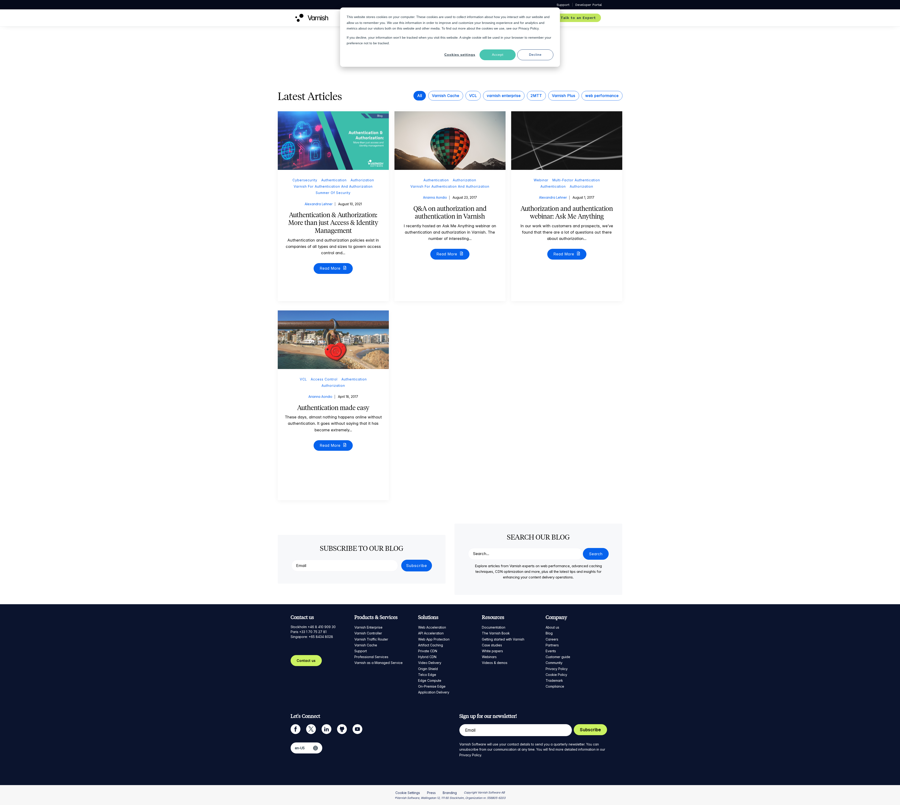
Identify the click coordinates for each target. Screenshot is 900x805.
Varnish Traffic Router (371, 639)
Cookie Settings (407, 793)
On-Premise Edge (432, 686)
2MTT (536, 95)
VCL (473, 95)
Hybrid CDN (427, 657)
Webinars (489, 657)
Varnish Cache (445, 95)
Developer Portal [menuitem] (588, 5)
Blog (549, 633)
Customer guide (558, 657)
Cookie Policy (556, 675)
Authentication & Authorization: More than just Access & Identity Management (333, 223)
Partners (552, 645)
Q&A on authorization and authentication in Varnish (450, 212)
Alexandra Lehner (319, 204)
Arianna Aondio (435, 197)
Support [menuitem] (563, 5)
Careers (552, 639)
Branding (450, 793)
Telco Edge (427, 675)
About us (552, 627)
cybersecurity (304, 180)
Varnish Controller (368, 633)
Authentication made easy (333, 408)
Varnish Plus (563, 95)
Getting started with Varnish (503, 639)
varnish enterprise (504, 95)
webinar (541, 180)
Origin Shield (428, 669)
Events (551, 651)
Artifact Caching (430, 645)
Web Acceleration (432, 627)
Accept (497, 54)
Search (596, 554)
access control (324, 379)
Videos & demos (494, 663)
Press (431, 793)
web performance (602, 95)
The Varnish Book (496, 633)
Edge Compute (429, 680)
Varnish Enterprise (368, 627)
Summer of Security (333, 193)
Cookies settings (459, 54)
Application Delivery (433, 692)
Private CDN (427, 651)
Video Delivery (429, 663)
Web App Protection (434, 639)
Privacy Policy (557, 669)
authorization (362, 180)
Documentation (493, 627)
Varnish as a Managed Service (378, 663)
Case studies (492, 645)
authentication (334, 180)
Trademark (554, 680)
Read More (331, 268)
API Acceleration (431, 633)
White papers (492, 651)
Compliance (555, 686)
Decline (535, 54)
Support (360, 651)
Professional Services (371, 657)
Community (554, 663)
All (419, 95)
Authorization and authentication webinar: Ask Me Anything (567, 212)
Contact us (306, 661)
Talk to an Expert (578, 18)
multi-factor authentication (576, 180)
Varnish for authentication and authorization (333, 186)
